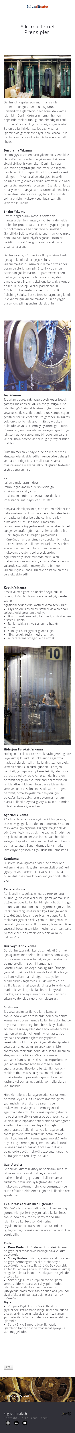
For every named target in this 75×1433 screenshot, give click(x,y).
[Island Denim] (37, 6)
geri (8, 1367)
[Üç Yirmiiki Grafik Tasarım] (66, 1413)
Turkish (22, 1414)
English (9, 1414)
